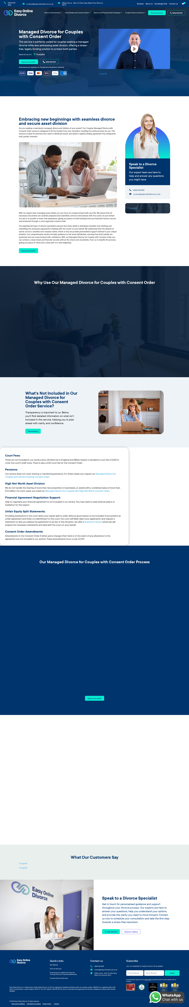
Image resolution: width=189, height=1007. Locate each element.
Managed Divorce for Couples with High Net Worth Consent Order (77, 490)
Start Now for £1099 (28, 62)
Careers (56, 1004)
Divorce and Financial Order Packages (107, 13)
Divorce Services (55, 968)
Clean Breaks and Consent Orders (77, 13)
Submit (172, 973)
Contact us (173, 4)
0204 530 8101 (177, 13)
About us (149, 4)
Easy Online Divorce (21, 1001)
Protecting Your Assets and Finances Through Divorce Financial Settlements (63, 973)
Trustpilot (103, 73)
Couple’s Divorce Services (134, 13)
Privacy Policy (148, 979)
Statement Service (93, 521)
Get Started (54, 965)
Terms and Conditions (18, 1004)
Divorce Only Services (52, 13)
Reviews (140, 4)
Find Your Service (157, 13)
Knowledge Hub (161, 4)
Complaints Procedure (34, 1004)
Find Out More (33, 431)
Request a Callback (131, 932)
